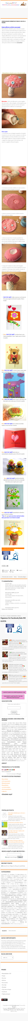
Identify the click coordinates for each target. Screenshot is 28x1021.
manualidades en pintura (9, 736)
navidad (13, 751)
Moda (3, 749)
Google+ (20, 570)
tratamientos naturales (8, 759)
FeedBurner (17, 714)
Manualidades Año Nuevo (20, 733)
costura (17, 724)
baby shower (16, 723)
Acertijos (10, 723)
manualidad (19, 42)
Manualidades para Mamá (16, 742)
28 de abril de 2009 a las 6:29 (12, 592)
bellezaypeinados (6, 781)
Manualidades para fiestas (18, 739)
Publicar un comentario (7, 609)
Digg (12, 572)
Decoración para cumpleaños (8, 880)
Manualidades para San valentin (15, 747)
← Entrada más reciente (7, 577)
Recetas (17, 753)
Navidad (4, 987)
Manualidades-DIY (6, 973)
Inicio (15, 577)
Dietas (9, 727)
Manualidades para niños (9, 745)
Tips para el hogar (19, 757)
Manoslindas (5, 779)
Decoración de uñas (13, 726)
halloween (4, 731)
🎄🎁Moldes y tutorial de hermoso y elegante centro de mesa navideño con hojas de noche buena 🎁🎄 (18, 641)
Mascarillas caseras (22, 748)
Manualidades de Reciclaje (19, 734)
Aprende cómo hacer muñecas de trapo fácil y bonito (16, 831)
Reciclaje (15, 756)
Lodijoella (4, 791)
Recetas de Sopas (7, 756)
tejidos (24, 756)
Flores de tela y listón (12, 729)
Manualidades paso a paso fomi (10, 748)
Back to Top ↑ (14, 1011)
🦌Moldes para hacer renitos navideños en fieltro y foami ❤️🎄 (17, 665)
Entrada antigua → (22, 577)
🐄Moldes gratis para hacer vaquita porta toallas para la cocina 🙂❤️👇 (17, 675)
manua (12, 732)
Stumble (5, 572)
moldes (7, 749)
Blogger (19, 774)
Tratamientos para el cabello (20, 759)
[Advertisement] (13, 14)
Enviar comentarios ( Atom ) (14, 615)
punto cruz (10, 753)
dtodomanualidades (6, 789)
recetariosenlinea (6, 787)
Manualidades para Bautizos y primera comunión (14, 736)
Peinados (17, 751)
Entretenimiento (22, 727)
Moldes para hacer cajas (15, 749)
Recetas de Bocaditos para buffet (10, 914)
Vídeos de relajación (20, 760)
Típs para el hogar (6, 989)
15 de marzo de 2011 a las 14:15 (12, 600)
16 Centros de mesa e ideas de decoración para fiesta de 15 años (16, 841)
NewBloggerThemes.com (10, 1010)
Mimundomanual (6, 783)
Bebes (21, 723)
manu (10, 732)
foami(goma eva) (22, 729)
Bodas (24, 723)
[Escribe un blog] (4, 566)
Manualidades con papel (7, 734)
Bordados (4, 724)
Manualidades (5, 785)
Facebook (6, 570)
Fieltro (4, 729)
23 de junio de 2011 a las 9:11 (12, 607)
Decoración (5, 726)
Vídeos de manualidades (9, 760)
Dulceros (16, 727)
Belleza (4, 980)
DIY (12, 727)
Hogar (3, 976)
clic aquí (7, 516)
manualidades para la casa (8, 740)
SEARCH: (4, 930)
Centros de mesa (11, 724)
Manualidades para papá (8, 905)
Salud (20, 756)
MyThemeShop (12, 1008)
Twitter (13, 570)
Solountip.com (15, 1005)
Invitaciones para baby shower (15, 822)
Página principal (6, 994)
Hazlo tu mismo (13, 731)
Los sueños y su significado (20, 888)
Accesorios (5, 723)
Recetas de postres (20, 754)
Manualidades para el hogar (14, 895)
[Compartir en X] (6, 566)
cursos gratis (23, 724)
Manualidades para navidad (14, 743)
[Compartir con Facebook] (7, 566)
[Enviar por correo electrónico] (2, 566)
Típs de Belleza (7, 757)
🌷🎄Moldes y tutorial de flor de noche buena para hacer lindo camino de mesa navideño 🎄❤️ (18, 654)
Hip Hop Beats (20, 1010)
